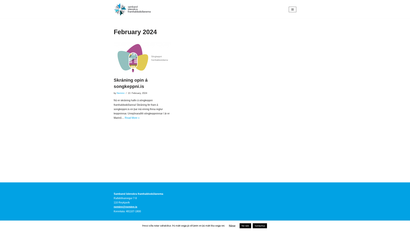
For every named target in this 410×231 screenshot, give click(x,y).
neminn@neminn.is (125, 206)
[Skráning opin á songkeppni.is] (142, 57)
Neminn (121, 93)
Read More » (132, 117)
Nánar (232, 225)
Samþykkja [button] (260, 226)
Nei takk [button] (245, 226)
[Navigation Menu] (292, 9)
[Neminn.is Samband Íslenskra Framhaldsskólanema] (132, 9)
